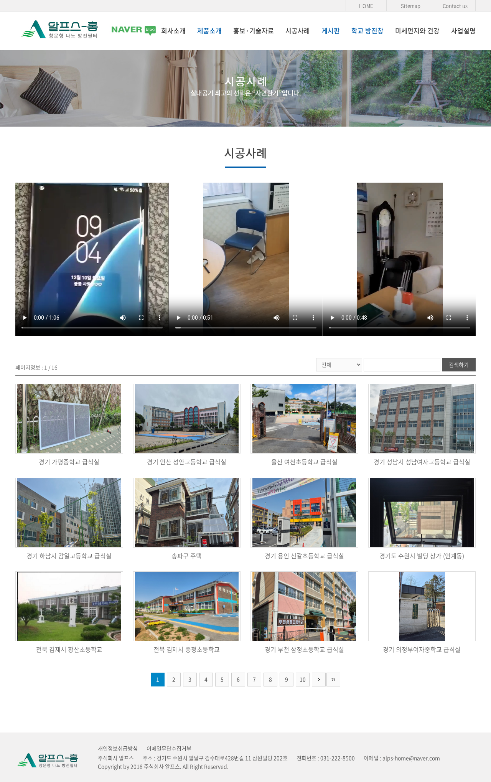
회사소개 (173, 30)
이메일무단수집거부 (169, 748)
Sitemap (410, 5)
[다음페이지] (319, 679)
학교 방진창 (367, 30)
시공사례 (297, 30)
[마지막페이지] (333, 679)
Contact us (455, 5)
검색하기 (459, 364)
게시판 (330, 30)
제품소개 (209, 30)
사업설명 (463, 30)
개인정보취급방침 (118, 748)
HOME (366, 5)
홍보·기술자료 (253, 30)
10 (303, 679)
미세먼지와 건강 (417, 30)
